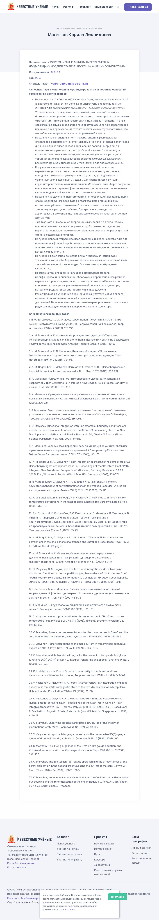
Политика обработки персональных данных (34, 898)
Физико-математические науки (81, 28)
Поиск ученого (66, 843)
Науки (55, 6)
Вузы (97, 854)
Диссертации (102, 865)
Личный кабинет (138, 7)
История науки (103, 849)
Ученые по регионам (69, 854)
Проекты (83, 6)
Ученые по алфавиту (69, 859)
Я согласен (117, 896)
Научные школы (104, 843)
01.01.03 (55, 72)
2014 (38, 78)
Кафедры (99, 859)
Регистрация (139, 853)
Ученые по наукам (68, 849)
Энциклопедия (103, 6)
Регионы (68, 6)
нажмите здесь (68, 909)
